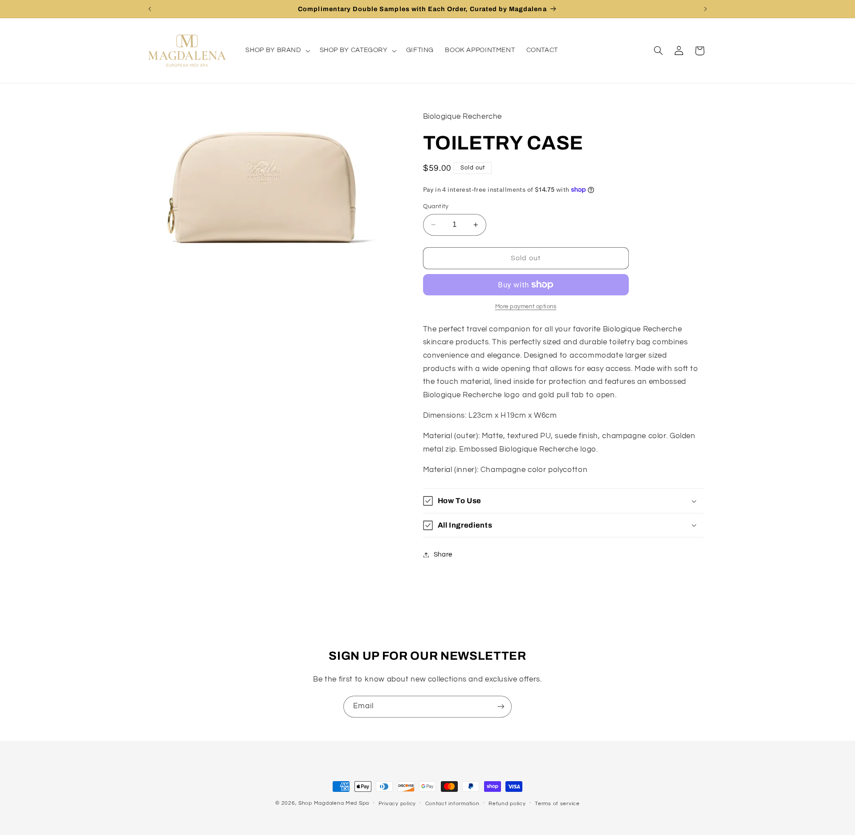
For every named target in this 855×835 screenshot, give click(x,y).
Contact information (452, 803)
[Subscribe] (501, 707)
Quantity (436, 206)
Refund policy (507, 803)
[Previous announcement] (149, 9)
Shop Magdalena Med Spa (333, 803)
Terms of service (557, 803)
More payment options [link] (526, 307)
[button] (277, 51)
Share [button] (443, 554)
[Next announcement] (705, 9)
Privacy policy (397, 803)
